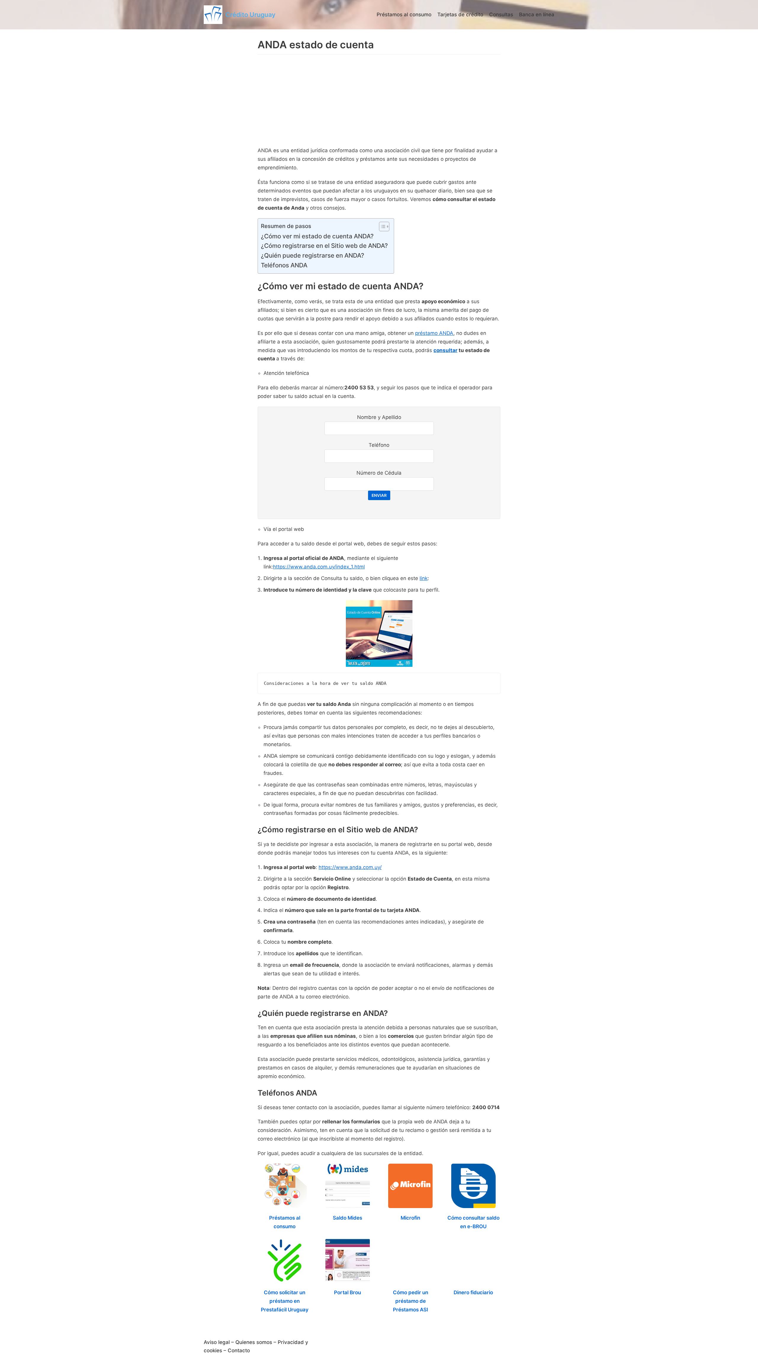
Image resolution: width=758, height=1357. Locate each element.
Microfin (410, 1218)
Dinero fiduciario (473, 1292)
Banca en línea (536, 14)
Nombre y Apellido (379, 417)
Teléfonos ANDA (284, 265)
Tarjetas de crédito (460, 14)
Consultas (501, 14)
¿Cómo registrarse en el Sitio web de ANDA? (324, 245)
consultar (445, 350)
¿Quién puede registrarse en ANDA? (312, 255)
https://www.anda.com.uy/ (350, 867)
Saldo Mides (347, 1218)
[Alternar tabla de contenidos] (381, 226)
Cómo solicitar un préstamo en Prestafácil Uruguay (285, 1301)
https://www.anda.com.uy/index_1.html (319, 567)
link (424, 578)
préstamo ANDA (434, 333)
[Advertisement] (379, 101)
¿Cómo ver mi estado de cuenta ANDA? (317, 236)
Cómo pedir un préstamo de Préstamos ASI (410, 1301)
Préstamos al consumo (404, 14)
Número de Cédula (379, 473)
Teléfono (379, 445)
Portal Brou (347, 1292)
